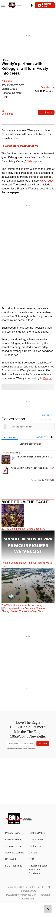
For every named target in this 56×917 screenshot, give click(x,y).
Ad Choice (37, 839)
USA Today (47, 180)
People (47, 378)
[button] (28, 60)
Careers (33, 852)
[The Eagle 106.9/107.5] (18, 823)
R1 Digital (10, 859)
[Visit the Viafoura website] (48, 480)
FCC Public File (13, 865)
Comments (7, 113)
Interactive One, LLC (36, 887)
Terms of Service (14, 846)
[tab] (9, 437)
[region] (28, 448)
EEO (31, 859)
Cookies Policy (37, 833)
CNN (29, 161)
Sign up (49, 415)
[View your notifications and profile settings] (32, 5)
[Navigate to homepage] (17, 5)
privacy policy (32, 748)
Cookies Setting (13, 839)
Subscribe (43, 743)
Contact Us (35, 846)
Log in (42, 415)
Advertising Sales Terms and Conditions (38, 869)
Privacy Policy (12, 833)
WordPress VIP (27, 895)
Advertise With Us (14, 852)
